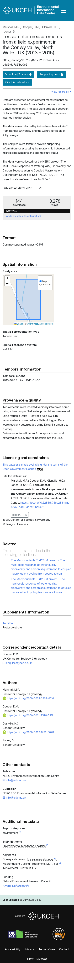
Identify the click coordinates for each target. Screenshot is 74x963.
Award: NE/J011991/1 (16, 885)
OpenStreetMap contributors (40, 323)
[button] (7, 278)
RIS (25, 514)
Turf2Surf (9, 623)
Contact (64, 949)
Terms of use (47, 949)
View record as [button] (60, 91)
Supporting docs (50, 74)
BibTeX (16, 514)
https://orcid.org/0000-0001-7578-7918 (30, 715)
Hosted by (20, 916)
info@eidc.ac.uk (15, 780)
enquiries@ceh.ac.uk (18, 663)
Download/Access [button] (17, 74)
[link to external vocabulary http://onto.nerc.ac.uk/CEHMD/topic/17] (60, 863)
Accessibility (12, 949)
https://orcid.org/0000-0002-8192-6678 (30, 732)
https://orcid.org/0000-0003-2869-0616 (30, 698)
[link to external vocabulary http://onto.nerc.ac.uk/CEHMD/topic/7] (55, 859)
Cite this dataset (15, 82)
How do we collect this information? (22, 216)
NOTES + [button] (11, 211)
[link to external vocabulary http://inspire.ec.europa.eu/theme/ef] (47, 846)
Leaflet (20, 323)
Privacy (29, 949)
